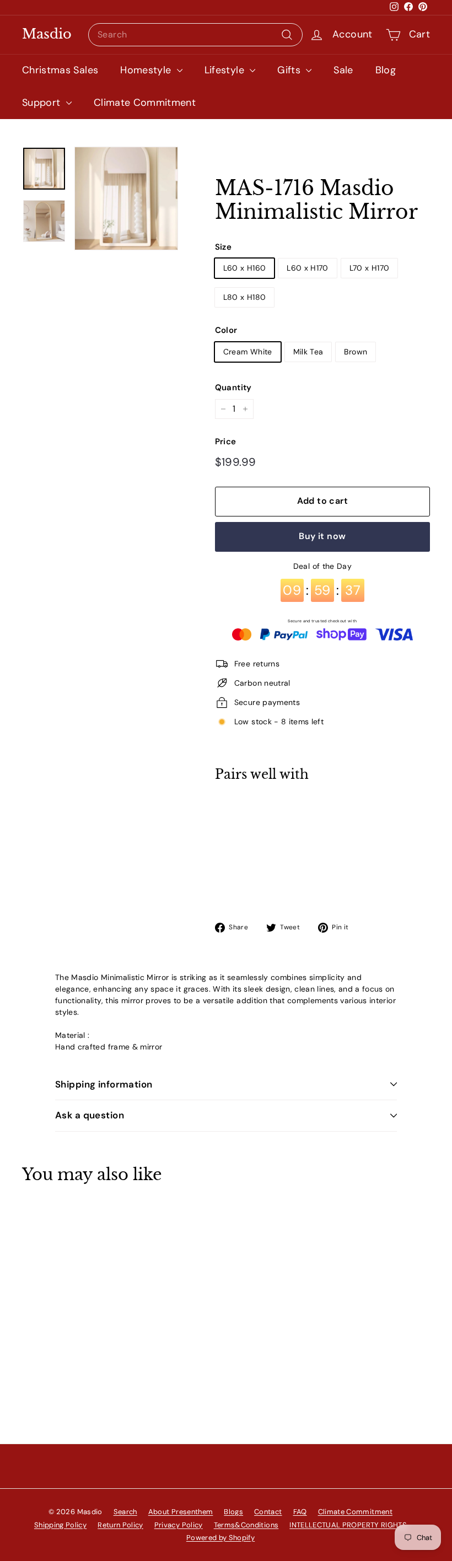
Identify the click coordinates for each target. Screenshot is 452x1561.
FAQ (300, 1511)
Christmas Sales (60, 70)
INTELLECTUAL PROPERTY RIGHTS (348, 1525)
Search (125, 1511)
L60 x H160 (244, 268)
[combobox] (195, 34)
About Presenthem (180, 1511)
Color (226, 330)
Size (223, 246)
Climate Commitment (145, 102)
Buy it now (322, 536)
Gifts (290, 70)
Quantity (233, 387)
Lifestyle (226, 70)
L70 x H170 (369, 268)
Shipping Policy (60, 1525)
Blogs (233, 1511)
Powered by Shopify (220, 1537)
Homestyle (147, 70)
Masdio (47, 34)
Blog (385, 70)
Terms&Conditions (246, 1525)
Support (42, 102)
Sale (343, 70)
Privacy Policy (178, 1525)
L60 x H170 (308, 268)
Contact (268, 1511)
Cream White (247, 352)
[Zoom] (126, 198)
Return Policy (120, 1525)
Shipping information (104, 1084)
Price (225, 441)
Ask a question (89, 1115)
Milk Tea (308, 352)
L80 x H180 (244, 297)
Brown (355, 352)
